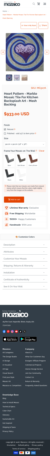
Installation (9, 272)
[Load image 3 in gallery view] (24, 78)
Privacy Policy (8, 431)
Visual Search (8, 373)
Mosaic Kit (7, 381)
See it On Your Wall (13, 286)
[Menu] (44, 4)
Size (6, 138)
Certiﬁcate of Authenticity (16, 279)
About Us (28, 352)
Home (5, 11)
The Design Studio (10, 357)
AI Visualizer (7, 365)
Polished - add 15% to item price (20, 133)
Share (44, 25)
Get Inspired (7, 423)
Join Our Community (33, 373)
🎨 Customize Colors (25, 237)
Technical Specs (9, 407)
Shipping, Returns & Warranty (18, 265)
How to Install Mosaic (11, 402)
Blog (4, 398)
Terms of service (18, 449)
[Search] (34, 4)
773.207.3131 (7, 325)
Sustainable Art (8, 419)
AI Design (6, 361)
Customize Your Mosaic (15, 258)
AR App (5, 369)
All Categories (8, 352)
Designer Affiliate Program (35, 361)
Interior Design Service (34, 369)
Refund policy (23, 445)
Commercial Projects (33, 365)
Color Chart (7, 411)
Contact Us (29, 377)
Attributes (9, 251)
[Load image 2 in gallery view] (17, 78)
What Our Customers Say (35, 357)
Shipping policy (34, 449)
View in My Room (30, 25)
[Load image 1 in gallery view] (9, 78)
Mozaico (24, 442)
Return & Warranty (32, 381)
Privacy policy (37, 445)
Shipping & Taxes (9, 427)
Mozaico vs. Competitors (12, 385)
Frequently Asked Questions (36, 385)
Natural (10, 129)
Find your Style (8, 377)
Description (9, 244)
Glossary (6, 415)
